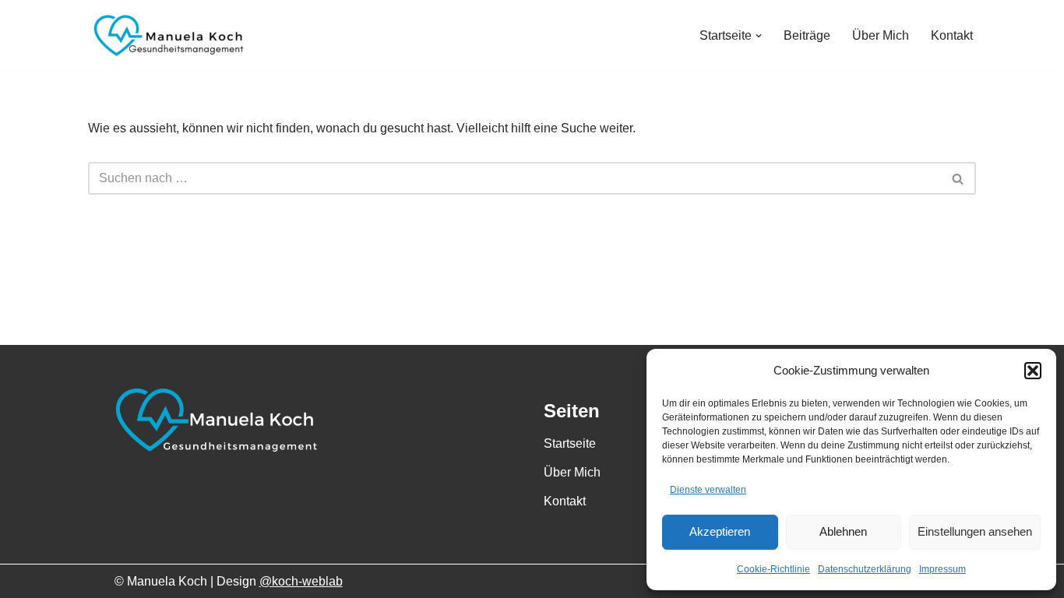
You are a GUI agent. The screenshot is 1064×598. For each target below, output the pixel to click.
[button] (1033, 370)
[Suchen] (958, 178)
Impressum (942, 569)
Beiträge (807, 35)
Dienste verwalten (708, 489)
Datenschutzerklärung (864, 569)
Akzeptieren (719, 531)
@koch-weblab (301, 581)
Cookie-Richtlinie (773, 569)
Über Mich (880, 35)
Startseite (570, 443)
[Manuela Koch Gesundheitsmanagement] (166, 35)
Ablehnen (843, 531)
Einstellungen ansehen (975, 531)
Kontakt (952, 35)
